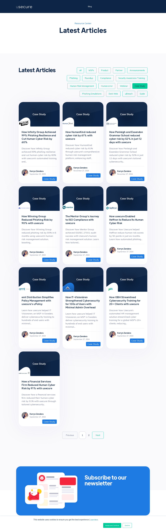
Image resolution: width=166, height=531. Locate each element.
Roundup (89, 78)
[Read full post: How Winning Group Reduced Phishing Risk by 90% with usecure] (39, 210)
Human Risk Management (82, 86)
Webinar (124, 86)
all (80, 70)
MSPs (91, 70)
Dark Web (113, 93)
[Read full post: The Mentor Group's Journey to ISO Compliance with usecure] (83, 210)
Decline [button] (127, 525)
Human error (107, 86)
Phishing (73, 78)
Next (98, 435)
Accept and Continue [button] (112, 525)
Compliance (105, 78)
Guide (142, 93)
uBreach (129, 93)
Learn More (94, 520)
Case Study (140, 86)
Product (104, 70)
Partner (118, 70)
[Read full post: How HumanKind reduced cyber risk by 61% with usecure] (83, 125)
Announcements (137, 70)
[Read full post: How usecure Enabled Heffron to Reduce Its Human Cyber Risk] (126, 210)
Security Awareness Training (131, 78)
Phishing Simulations (91, 93)
